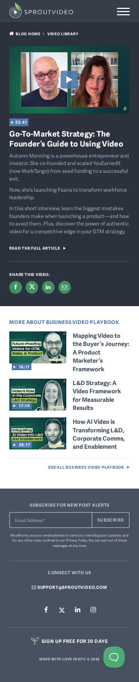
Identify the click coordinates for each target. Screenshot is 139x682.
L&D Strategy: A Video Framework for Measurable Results (97, 395)
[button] (123, 11)
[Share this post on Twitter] (32, 287)
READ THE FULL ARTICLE (34, 248)
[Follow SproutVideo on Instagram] (93, 610)
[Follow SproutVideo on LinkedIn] (77, 610)
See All (86, 467)
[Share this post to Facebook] (15, 287)
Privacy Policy (76, 540)
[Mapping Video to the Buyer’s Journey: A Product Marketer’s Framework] (37, 360)
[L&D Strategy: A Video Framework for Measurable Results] (37, 407)
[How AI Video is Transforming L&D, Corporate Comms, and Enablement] (37, 446)
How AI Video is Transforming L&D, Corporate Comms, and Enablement (99, 434)
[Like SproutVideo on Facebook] (46, 610)
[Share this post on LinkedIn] (48, 287)
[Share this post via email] (64, 287)
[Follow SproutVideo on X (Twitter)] (62, 610)
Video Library (62, 33)
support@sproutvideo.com (71, 587)
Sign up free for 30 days (74, 641)
